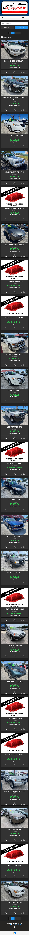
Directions (20, 924)
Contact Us (8, 924)
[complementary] (24, 930)
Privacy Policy (15, 924)
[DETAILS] (5, 70)
